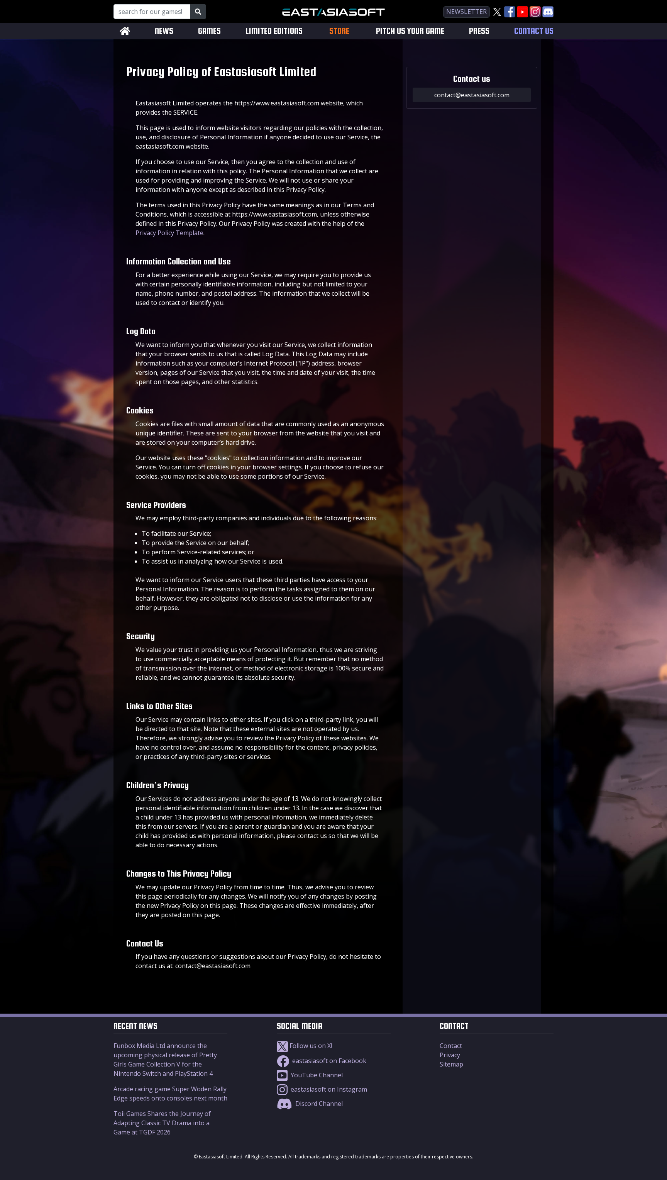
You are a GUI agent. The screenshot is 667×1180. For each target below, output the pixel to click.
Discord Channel (318, 1103)
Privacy (450, 1055)
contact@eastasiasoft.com (472, 95)
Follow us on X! (310, 1045)
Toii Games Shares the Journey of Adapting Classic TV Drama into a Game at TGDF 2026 (162, 1122)
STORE (339, 31)
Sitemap (451, 1064)
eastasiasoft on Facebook (328, 1060)
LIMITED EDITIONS (274, 31)
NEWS (164, 31)
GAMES (209, 31)
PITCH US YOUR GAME (410, 31)
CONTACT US (534, 31)
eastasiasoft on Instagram (328, 1089)
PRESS (479, 31)
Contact (451, 1045)
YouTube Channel (316, 1075)
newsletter (466, 11)
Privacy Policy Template (169, 233)
